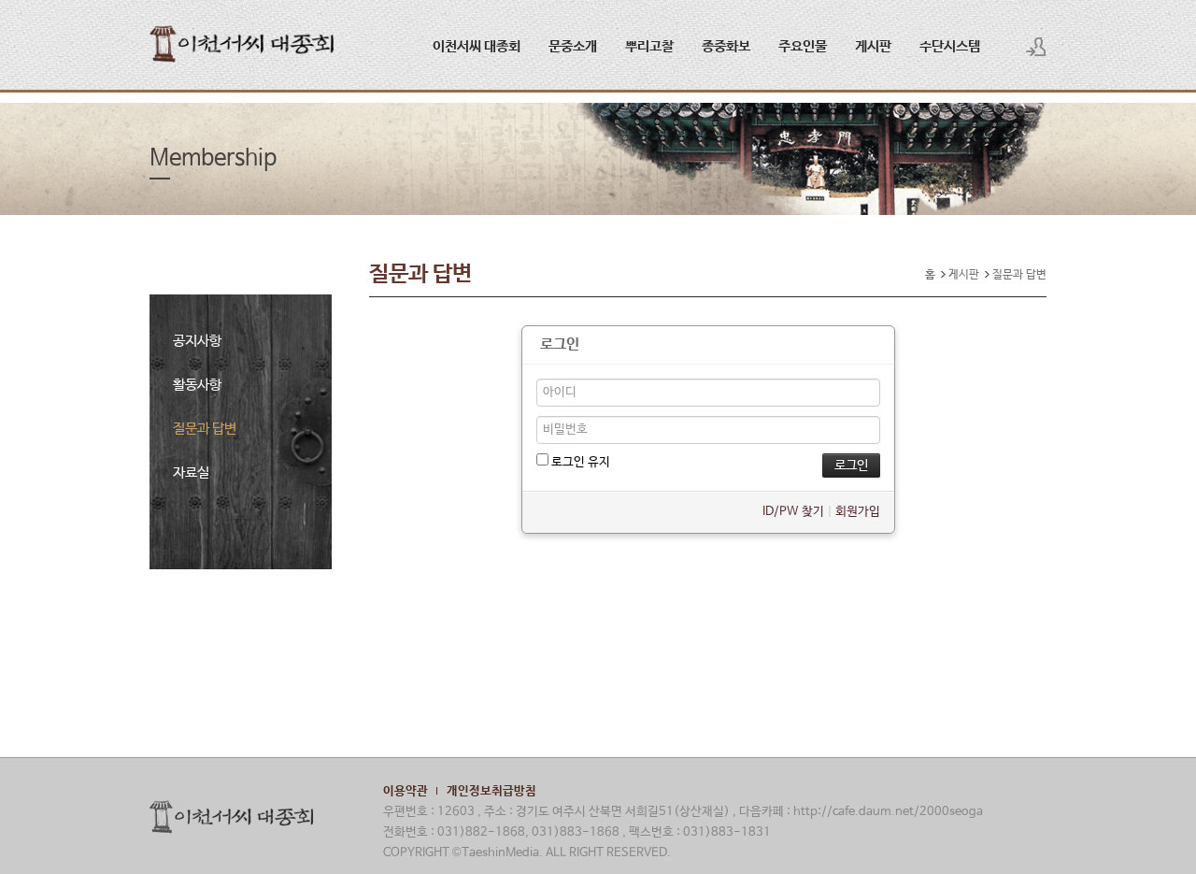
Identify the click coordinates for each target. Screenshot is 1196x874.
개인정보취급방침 (491, 791)
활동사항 (197, 385)
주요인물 (802, 46)
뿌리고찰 (649, 46)
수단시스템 (949, 46)
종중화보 (726, 46)
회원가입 (857, 512)
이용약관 (405, 791)
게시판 (873, 46)
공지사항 (197, 341)
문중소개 (572, 46)
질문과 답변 (204, 429)
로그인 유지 (579, 462)
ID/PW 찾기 (793, 512)
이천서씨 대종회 (476, 46)
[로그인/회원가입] (1036, 46)
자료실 (191, 472)
